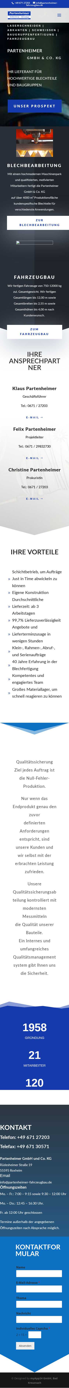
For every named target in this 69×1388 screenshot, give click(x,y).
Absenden (25, 1346)
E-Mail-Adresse (28, 1283)
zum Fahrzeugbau (34, 332)
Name (20, 1267)
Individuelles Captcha (33, 1329)
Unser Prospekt (35, 105)
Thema (21, 1298)
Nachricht (23, 1313)
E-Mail (33, 417)
